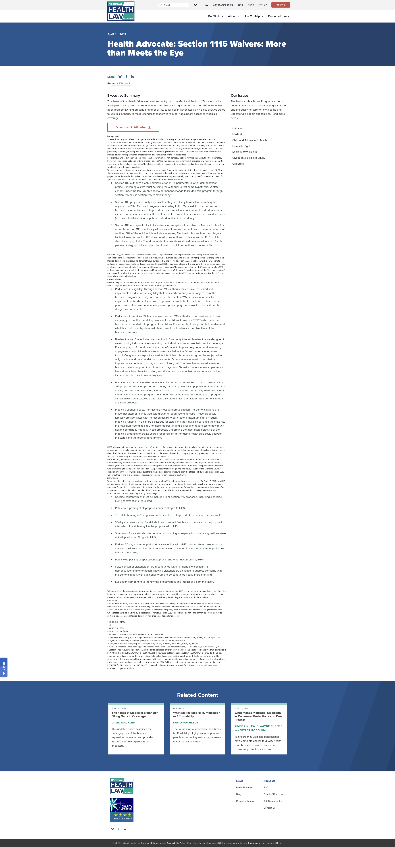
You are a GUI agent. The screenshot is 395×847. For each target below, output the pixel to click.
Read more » (253, 843)
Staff (266, 787)
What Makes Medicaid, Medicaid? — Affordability (196, 714)
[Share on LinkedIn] (132, 77)
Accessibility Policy (176, 843)
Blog (238, 794)
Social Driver (276, 843)
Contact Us (269, 807)
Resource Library (245, 801)
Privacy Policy (158, 843)
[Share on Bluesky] (120, 77)
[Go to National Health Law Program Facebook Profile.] (201, 5)
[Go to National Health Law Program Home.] (121, 11)
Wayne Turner (271, 726)
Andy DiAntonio (121, 83)
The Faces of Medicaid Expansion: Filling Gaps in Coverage (135, 714)
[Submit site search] (160, 5)
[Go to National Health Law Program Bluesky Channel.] (195, 5)
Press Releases (244, 787)
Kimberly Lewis (246, 726)
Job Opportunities (273, 801)
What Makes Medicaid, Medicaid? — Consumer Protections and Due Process (258, 716)
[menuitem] (223, 5)
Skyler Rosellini (253, 730)
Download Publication (131, 127)
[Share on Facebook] (126, 77)
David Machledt (124, 722)
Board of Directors (273, 794)
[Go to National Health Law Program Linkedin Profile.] (206, 5)
